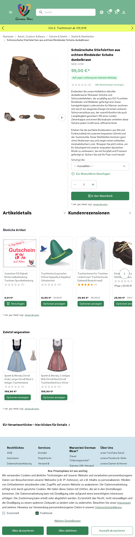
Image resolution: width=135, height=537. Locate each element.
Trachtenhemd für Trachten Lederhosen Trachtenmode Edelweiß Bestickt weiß (93, 277)
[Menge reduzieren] (74, 184)
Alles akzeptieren (23, 530)
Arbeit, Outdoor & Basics (31, 36)
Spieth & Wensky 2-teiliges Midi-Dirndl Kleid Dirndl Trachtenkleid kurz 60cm (55, 379)
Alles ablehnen (68, 530)
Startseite (8, 36)
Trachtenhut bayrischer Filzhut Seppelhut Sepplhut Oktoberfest (55, 277)
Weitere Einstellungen (67, 521)
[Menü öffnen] (10, 12)
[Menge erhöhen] (93, 184)
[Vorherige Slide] (3, 28)
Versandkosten (100, 204)
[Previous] (7, 117)
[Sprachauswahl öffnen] (101, 12)
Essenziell (13, 513)
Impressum (124, 503)
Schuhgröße (78, 159)
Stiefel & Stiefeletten (82, 36)
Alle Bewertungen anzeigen (109, 84)
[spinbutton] (84, 184)
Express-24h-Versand (82, 465)
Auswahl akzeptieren (112, 530)
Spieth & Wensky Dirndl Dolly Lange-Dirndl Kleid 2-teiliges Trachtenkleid (19, 379)
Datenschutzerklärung (108, 507)
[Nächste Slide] (132, 28)
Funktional (46, 513)
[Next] (61, 117)
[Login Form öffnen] (123, 12)
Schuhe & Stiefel (58, 36)
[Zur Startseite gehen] (24, 12)
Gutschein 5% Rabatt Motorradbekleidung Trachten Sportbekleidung (18, 277)
